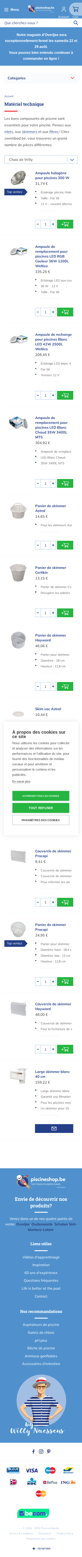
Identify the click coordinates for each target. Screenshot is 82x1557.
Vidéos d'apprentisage (41, 1257)
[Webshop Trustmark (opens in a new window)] (41, 1513)
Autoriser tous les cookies (40, 796)
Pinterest (49, 1451)
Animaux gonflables (41, 1356)
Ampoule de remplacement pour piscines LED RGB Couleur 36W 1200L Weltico (52, 256)
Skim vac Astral (48, 709)
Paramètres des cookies (41, 1538)
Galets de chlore (41, 1332)
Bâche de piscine (41, 1348)
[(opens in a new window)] (41, 1548)
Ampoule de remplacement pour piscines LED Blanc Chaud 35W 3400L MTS (51, 427)
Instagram (41, 1451)
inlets (8, 131)
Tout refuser (41, 808)
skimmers (30, 131)
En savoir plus (21, 781)
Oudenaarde (42, 1224)
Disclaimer (44, 1533)
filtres (54, 131)
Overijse (23, 1224)
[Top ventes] (18, 178)
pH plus (41, 1340)
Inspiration (41, 1265)
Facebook (33, 1451)
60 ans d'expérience (41, 1272)
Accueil (8, 96)
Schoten (61, 1224)
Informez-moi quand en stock (54, 1128)
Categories (17, 78)
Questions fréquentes (41, 1280)
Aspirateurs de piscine (41, 1324)
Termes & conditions (21, 1533)
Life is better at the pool (41, 1288)
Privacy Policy (64, 1533)
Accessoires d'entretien (41, 1363)
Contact (41, 1296)
